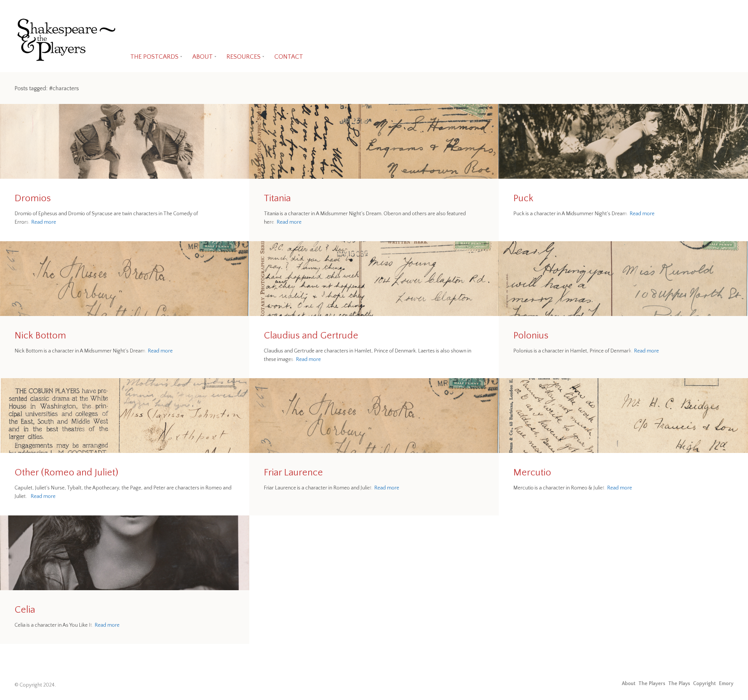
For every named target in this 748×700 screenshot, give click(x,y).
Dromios (33, 198)
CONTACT (288, 56)
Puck (523, 198)
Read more (43, 222)
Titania (277, 198)
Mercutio (532, 472)
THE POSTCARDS (154, 56)
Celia (25, 610)
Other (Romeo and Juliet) (66, 472)
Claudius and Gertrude (311, 335)
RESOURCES (243, 56)
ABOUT (202, 56)
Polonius (530, 335)
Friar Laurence (293, 472)
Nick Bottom (40, 335)
